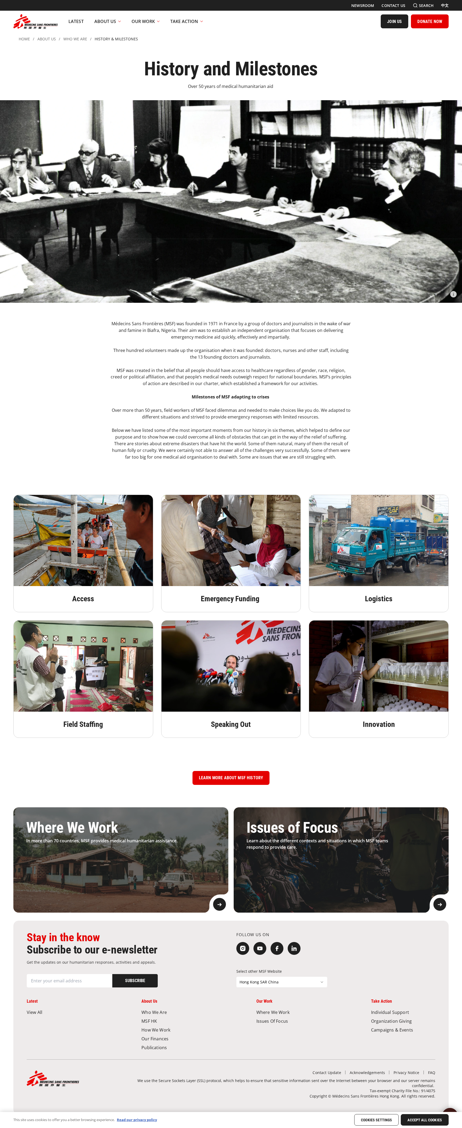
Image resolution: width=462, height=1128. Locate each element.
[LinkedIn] (294, 948)
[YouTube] (259, 948)
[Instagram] (242, 948)
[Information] (453, 294)
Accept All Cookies (424, 1120)
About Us (105, 21)
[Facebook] (277, 948)
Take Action (184, 21)
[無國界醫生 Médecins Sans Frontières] (35, 21)
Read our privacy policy (137, 1119)
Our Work (143, 21)
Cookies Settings (376, 1120)
